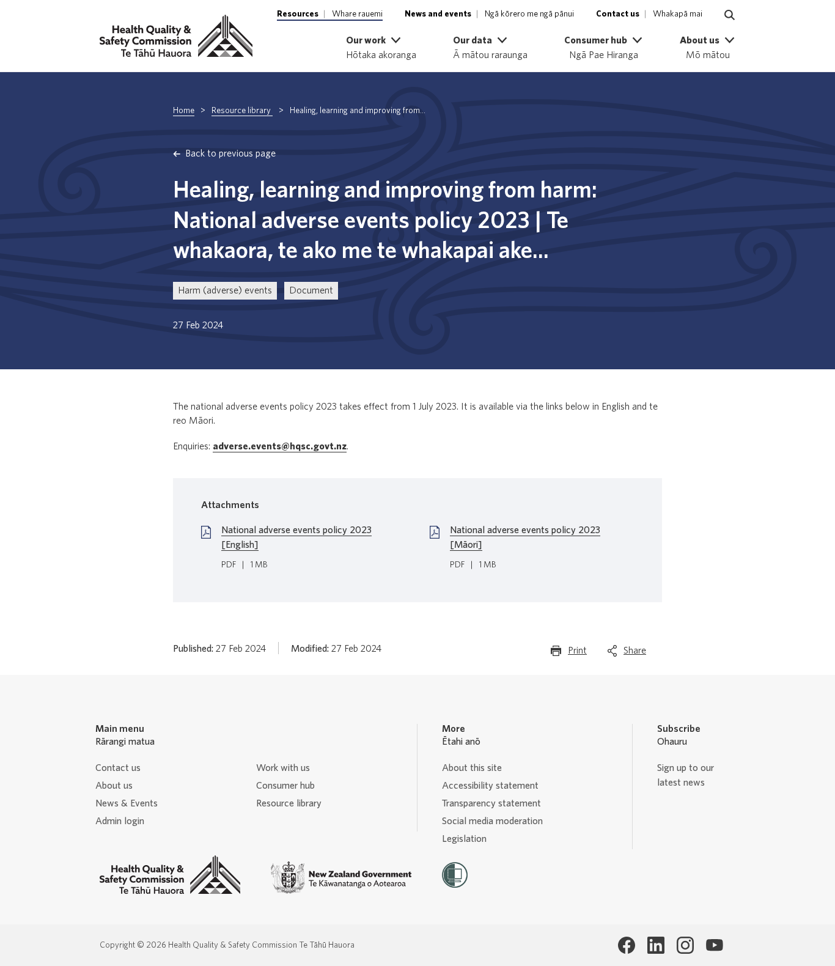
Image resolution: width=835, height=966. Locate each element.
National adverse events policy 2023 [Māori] (525, 537)
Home (183, 110)
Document (311, 290)
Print (577, 654)
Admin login (119, 821)
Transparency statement (491, 803)
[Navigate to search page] (729, 15)
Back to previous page (230, 153)
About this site (472, 768)
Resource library (242, 110)
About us (114, 786)
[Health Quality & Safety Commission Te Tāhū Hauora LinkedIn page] (655, 945)
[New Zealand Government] (341, 877)
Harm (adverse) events (225, 290)
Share (634, 654)
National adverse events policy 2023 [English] (296, 537)
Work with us (283, 768)
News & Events (126, 803)
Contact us (118, 768)
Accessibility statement (490, 786)
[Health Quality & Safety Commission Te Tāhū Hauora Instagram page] (685, 945)
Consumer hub (285, 786)
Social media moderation (492, 821)
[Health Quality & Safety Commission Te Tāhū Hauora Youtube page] (714, 945)
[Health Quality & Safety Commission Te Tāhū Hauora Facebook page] (626, 945)
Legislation (464, 839)
